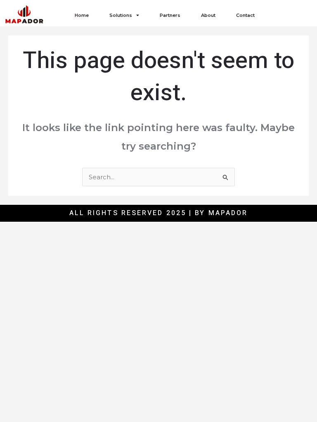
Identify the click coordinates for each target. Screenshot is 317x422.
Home (82, 15)
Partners (170, 15)
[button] (289, 15)
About (208, 15)
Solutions (120, 15)
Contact (245, 15)
